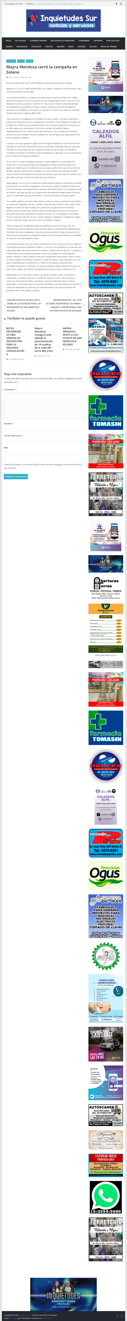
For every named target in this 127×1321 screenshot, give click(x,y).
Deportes (98, 40)
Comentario (10, 389)
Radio (71, 46)
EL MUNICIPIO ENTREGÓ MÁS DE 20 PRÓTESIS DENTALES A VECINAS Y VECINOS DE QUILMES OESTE (58, 5)
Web (6, 447)
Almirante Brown (38, 40)
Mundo (9, 46)
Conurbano (84, 40)
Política (49, 46)
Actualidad (20, 40)
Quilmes (60, 46)
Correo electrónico (13, 435)
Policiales (36, 46)
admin (29, 77)
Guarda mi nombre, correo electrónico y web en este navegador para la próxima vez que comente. (43, 466)
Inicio (8, 40)
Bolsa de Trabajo (109, 46)
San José (82, 46)
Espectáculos (112, 40)
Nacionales (22, 46)
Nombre (8, 423)
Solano (93, 46)
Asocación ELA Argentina (63, 40)
